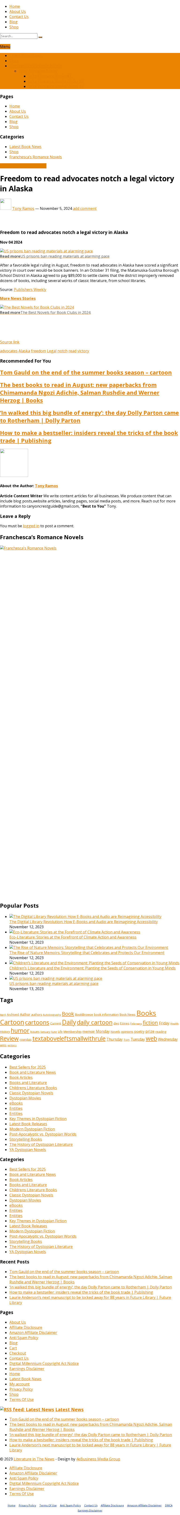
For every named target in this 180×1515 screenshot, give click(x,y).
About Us (17, 11)
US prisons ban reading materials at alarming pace (53, 983)
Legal (51, 350)
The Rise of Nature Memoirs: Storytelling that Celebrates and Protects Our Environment (86, 952)
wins (3, 1045)
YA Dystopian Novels (27, 1149)
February (136, 1023)
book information (106, 1014)
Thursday (114, 1039)
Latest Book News (25, 55)
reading (160, 1031)
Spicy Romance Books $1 (49, 76)
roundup (25, 1039)
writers (12, 1045)
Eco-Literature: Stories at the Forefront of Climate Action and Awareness (72, 937)
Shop (14, 27)
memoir (88, 1031)
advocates (9, 350)
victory (83, 350)
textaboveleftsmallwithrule (68, 1038)
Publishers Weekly (30, 289)
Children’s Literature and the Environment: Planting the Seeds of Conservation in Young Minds (92, 968)
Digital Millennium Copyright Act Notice (44, 1363)
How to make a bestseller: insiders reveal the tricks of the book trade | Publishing (81, 1292)
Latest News (69, 1409)
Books (146, 1013)
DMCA (168, 1505)
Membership (73, 1031)
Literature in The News (34, 1459)
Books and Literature (28, 1082)
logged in (31, 525)
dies (116, 1023)
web (151, 1038)
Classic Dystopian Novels (31, 1092)
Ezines (124, 1023)
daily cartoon (94, 1022)
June (54, 1031)
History (5, 1031)
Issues (35, 1031)
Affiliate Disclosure (25, 1327)
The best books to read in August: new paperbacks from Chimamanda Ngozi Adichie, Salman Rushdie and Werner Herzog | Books (79, 392)
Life (60, 1032)
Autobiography (52, 1014)
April (3, 1014)
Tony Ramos (23, 208)
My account (19, 1384)
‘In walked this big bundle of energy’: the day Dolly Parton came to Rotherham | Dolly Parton (90, 1287)
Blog (13, 21)
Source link (9, 342)
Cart (13, 1348)
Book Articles (21, 1077)
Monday (103, 1031)
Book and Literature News (23, 165)
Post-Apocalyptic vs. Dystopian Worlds (42, 1134)
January (45, 1031)
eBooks (16, 1103)
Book (68, 1013)
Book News (127, 1014)
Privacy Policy (21, 1389)
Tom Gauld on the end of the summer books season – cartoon (86, 372)
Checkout (17, 1353)
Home (14, 6)
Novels (115, 1032)
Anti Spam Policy (23, 1337)
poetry (139, 1031)
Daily (69, 1022)
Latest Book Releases (28, 1123)
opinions (127, 1031)
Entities (15, 1108)
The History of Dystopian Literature (41, 1144)
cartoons (37, 1022)
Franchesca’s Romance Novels (35, 65)
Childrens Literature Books (33, 1087)
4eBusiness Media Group (98, 1459)
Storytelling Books (25, 1139)
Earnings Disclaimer (26, 1368)
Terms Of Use (21, 1399)
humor (20, 1030)
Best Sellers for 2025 (27, 1067)
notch (62, 350)
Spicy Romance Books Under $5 (55, 86)
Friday (164, 1023)
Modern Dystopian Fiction (32, 1129)
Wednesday (168, 1039)
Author (25, 1014)
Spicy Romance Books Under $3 (55, 81)
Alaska (24, 350)
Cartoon (12, 1022)
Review (9, 1038)
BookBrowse (84, 1014)
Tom (127, 1039)
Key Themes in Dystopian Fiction (38, 1118)
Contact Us (19, 16)
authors (36, 1015)
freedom (38, 350)
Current (55, 1023)
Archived (13, 1014)
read (72, 350)
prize (149, 1031)
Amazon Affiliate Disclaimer (33, 1332)
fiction (150, 1022)
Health (174, 1023)
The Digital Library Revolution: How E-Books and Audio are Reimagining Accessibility (83, 921)
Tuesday (138, 1039)
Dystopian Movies (25, 1098)
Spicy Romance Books (38, 71)
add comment (85, 208)
